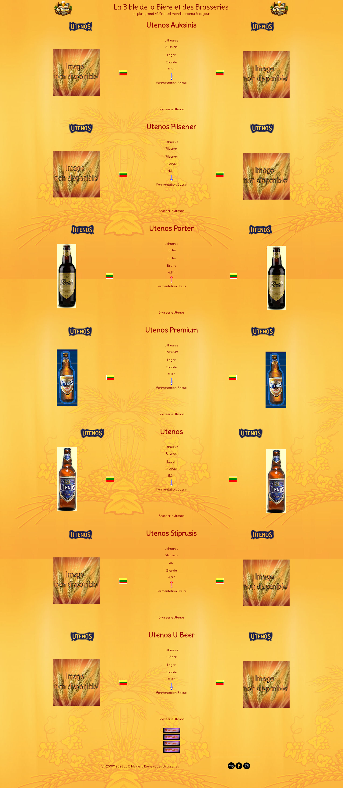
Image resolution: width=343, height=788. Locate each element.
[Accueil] (63, 14)
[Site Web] (231, 768)
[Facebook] (238, 768)
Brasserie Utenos (171, 109)
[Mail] (246, 768)
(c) (103, 766)
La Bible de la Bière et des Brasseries (171, 7)
